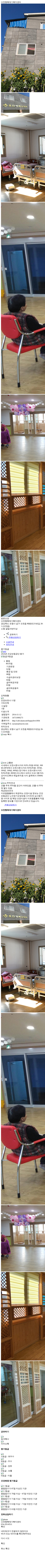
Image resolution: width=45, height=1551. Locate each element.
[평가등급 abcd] (3, 651)
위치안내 (10, 644)
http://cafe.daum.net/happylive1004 (26, 721)
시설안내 (10, 642)
